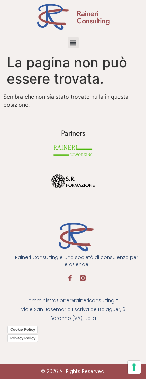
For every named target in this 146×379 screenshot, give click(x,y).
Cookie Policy (22, 329)
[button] (73, 42)
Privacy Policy (22, 337)
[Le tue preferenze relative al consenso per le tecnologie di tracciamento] (134, 367)
